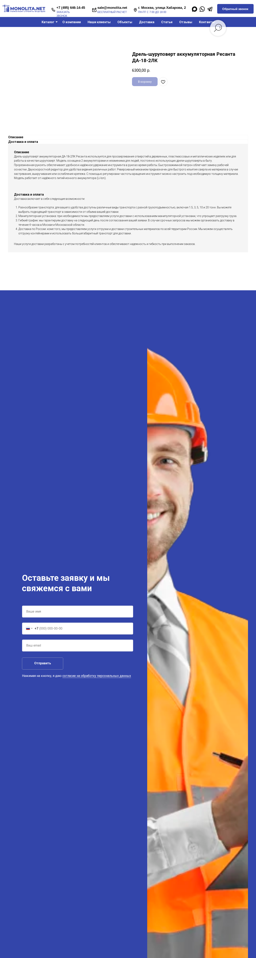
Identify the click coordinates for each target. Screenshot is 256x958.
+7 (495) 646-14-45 (70, 8)
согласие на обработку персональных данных (96, 676)
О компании (71, 22)
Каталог (48, 22)
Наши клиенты (99, 22)
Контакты (207, 22)
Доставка (146, 22)
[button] (235, 9)
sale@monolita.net (112, 8)
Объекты (124, 22)
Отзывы (185, 22)
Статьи (166, 22)
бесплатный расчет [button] (112, 12)
